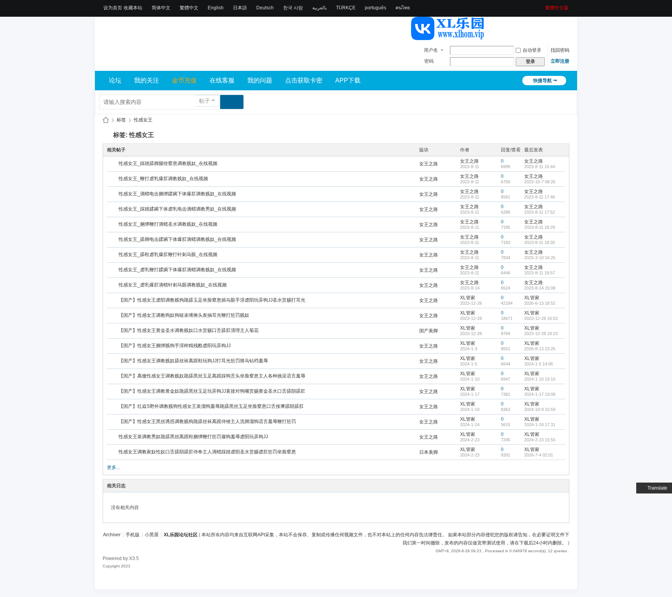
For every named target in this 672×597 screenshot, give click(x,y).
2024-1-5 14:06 (538, 364)
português (375, 8)
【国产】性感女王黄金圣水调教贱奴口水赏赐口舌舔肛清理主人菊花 (189, 330)
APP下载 (347, 80)
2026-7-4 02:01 (538, 455)
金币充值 (184, 80)
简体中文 (161, 8)
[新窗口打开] (113, 164)
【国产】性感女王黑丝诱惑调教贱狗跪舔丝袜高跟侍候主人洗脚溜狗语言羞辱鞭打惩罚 (207, 421)
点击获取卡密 (303, 80)
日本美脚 (428, 452)
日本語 (240, 8)
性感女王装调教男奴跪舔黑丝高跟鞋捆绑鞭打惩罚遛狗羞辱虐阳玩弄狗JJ (193, 436)
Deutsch (265, 8)
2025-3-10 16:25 (539, 257)
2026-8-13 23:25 (539, 348)
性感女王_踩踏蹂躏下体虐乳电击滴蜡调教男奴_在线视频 (177, 209)
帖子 (204, 101)
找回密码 (560, 50)
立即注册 (560, 61)
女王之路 (428, 164)
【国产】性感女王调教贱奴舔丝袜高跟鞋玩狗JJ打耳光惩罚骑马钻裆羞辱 (193, 360)
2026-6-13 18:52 (539, 303)
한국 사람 (293, 8)
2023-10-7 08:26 (539, 181)
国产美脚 (428, 331)
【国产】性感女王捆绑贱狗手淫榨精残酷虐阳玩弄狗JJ (175, 345)
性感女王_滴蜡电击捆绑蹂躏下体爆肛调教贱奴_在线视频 (177, 194)
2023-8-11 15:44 (539, 166)
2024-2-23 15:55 (539, 439)
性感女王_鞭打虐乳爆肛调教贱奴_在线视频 (163, 178)
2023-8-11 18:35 (539, 242)
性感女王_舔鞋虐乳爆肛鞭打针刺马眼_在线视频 (168, 254)
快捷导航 (542, 80)
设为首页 (112, 8)
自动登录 (532, 50)
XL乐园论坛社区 (106, 120)
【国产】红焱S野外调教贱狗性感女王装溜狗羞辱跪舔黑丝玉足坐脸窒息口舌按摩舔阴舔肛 (211, 406)
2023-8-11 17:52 (539, 212)
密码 (429, 61)
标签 (121, 120)
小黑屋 (152, 534)
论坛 (115, 80)
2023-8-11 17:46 (539, 197)
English (216, 8)
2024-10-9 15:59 (539, 409)
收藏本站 (133, 8)
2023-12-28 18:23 (541, 333)
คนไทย (403, 8)
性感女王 (143, 120)
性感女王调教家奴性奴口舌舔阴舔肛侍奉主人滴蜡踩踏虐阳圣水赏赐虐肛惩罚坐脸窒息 (207, 452)
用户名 (431, 50)
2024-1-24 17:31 (539, 424)
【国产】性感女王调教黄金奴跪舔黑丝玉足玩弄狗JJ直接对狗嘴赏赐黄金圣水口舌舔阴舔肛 (212, 391)
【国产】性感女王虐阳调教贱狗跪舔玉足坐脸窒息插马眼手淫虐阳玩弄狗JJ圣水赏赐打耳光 (212, 300)
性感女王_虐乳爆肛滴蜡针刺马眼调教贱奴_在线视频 (173, 285)
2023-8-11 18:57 (539, 272)
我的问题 (259, 80)
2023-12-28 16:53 (541, 318)
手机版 (133, 534)
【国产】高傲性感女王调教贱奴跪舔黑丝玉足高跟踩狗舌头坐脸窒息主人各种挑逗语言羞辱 (212, 376)
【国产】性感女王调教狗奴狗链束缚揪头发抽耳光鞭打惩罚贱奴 (184, 315)
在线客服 (222, 80)
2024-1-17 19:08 (539, 394)
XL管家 (467, 297)
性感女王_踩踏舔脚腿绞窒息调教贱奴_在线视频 (168, 163)
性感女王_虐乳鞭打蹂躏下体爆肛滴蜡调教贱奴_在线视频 (177, 269)
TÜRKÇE (345, 8)
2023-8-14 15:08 (539, 288)
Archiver (112, 534)
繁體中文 (189, 8)
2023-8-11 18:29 (539, 227)
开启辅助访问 (542, 5)
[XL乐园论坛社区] (448, 36)
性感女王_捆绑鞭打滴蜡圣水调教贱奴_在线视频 (168, 224)
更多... (113, 467)
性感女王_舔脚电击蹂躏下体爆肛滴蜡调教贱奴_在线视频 (177, 239)
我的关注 (146, 80)
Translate (657, 488)
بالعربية (319, 8)
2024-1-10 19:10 (539, 379)
